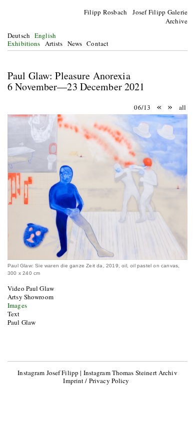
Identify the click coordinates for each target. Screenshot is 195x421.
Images (17, 305)
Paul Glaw (22, 322)
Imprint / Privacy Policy (96, 380)
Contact (97, 43)
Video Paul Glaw (31, 288)
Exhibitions (24, 43)
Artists (54, 43)
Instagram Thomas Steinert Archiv (131, 372)
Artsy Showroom (31, 296)
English (45, 35)
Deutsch (19, 35)
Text (14, 313)
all (182, 107)
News (75, 43)
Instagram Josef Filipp (48, 372)
